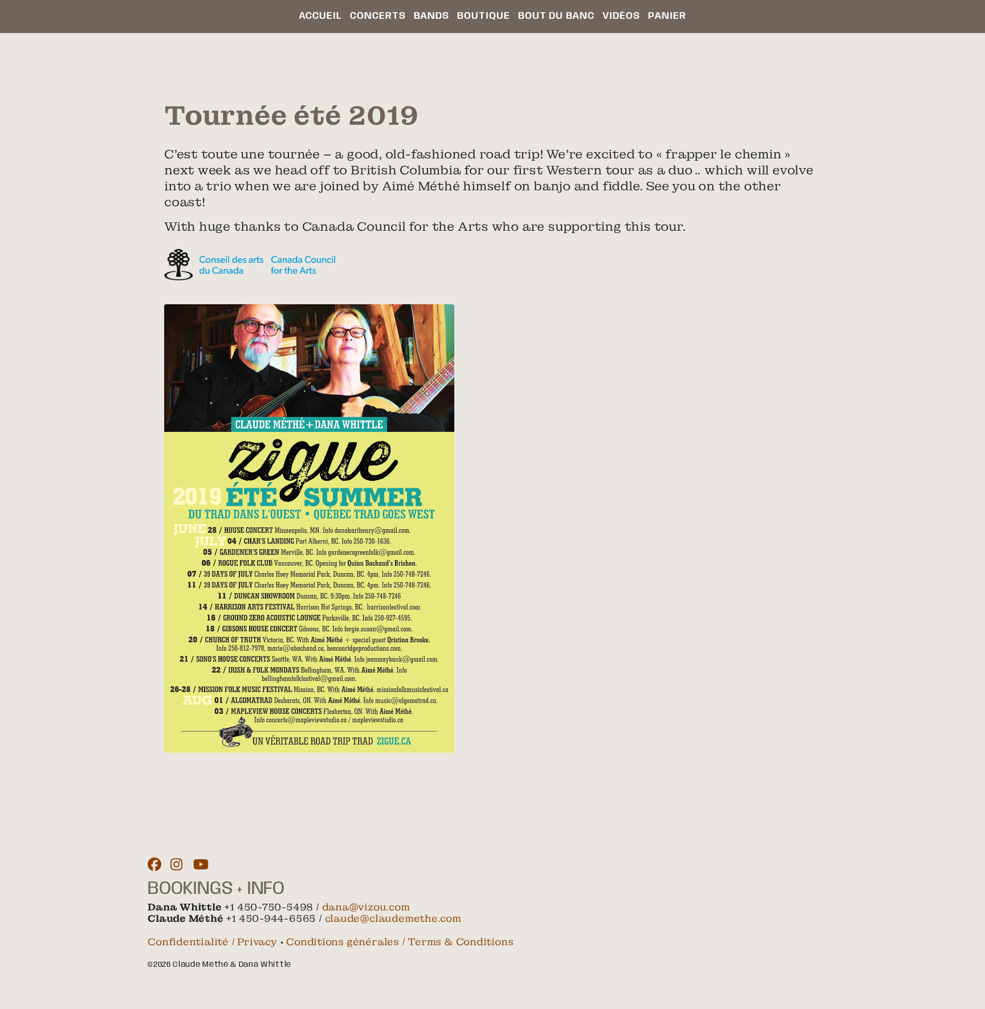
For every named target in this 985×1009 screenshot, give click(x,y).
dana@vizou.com (366, 907)
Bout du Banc (556, 16)
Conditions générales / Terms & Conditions (399, 942)
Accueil (320, 16)
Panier (667, 16)
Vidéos (621, 16)
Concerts (378, 16)
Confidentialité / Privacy (212, 942)
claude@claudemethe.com (393, 918)
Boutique (483, 16)
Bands (431, 16)
